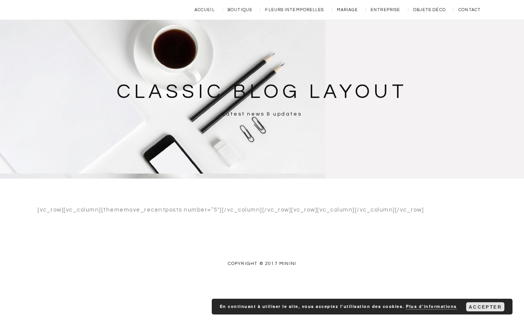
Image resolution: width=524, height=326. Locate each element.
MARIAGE (347, 10)
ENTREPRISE (385, 10)
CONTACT (469, 10)
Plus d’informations (431, 306)
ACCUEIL (204, 10)
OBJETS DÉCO (429, 10)
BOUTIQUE (239, 10)
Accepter (485, 306)
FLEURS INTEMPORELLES (294, 10)
